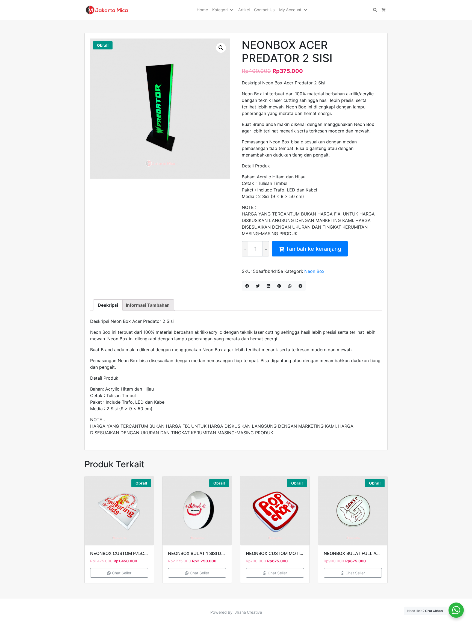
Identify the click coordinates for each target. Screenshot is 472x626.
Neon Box (314, 271)
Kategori (220, 9)
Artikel (244, 9)
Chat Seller (121, 573)
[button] (233, 10)
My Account (290, 9)
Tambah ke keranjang (313, 249)
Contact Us (264, 9)
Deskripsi (108, 305)
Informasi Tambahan (148, 305)
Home (202, 9)
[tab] (108, 305)
